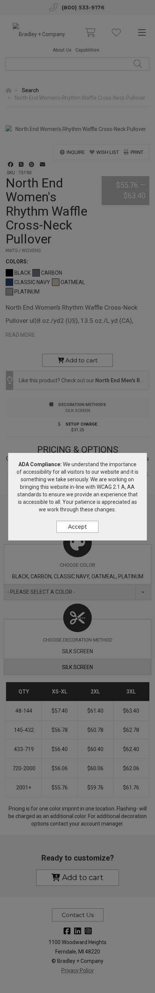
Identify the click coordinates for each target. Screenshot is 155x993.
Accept (77, 526)
